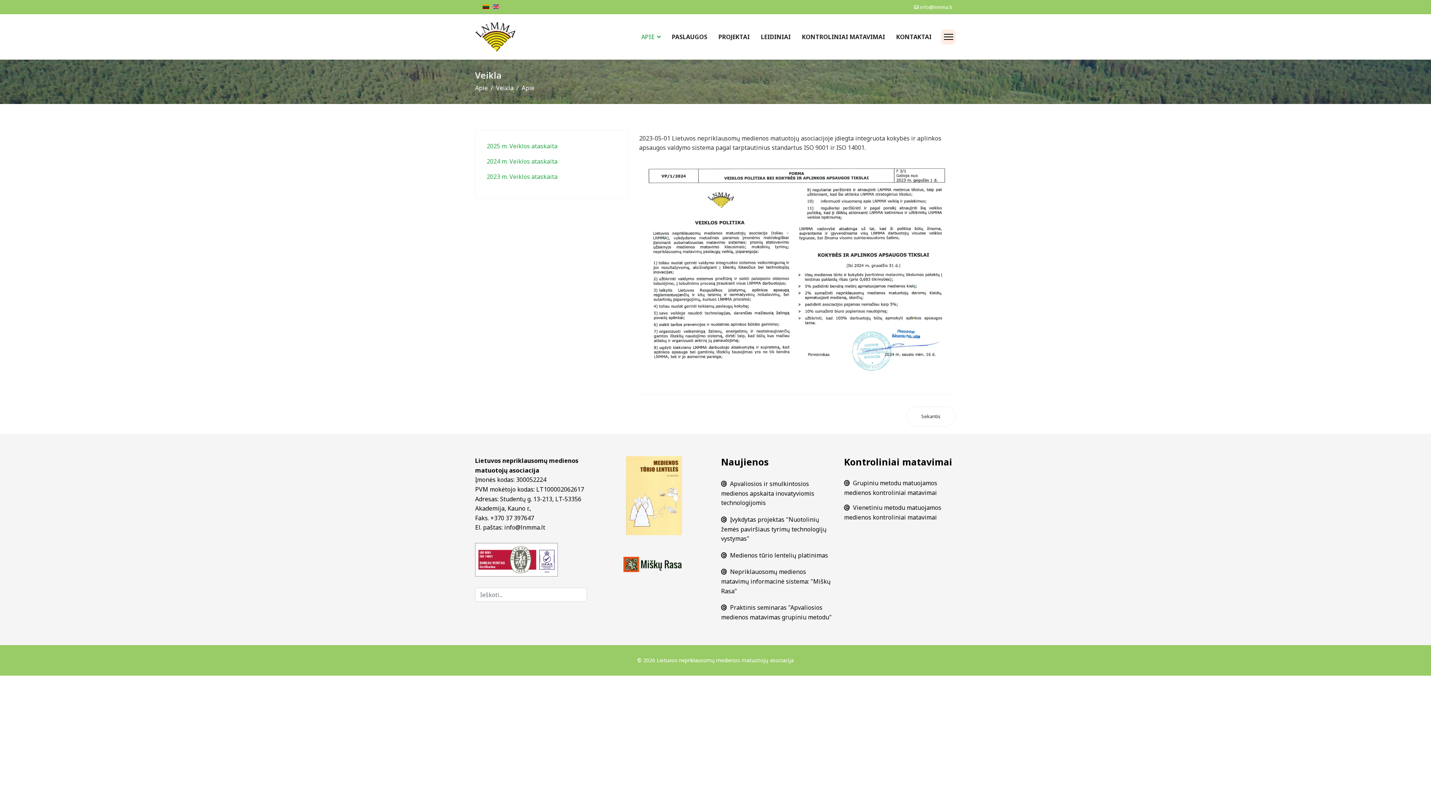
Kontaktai (914, 37)
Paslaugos (689, 37)
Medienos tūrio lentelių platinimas (779, 555)
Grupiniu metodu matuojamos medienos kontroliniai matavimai (890, 488)
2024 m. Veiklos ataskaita (522, 161)
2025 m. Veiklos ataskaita (522, 146)
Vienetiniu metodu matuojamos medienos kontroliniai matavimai (892, 512)
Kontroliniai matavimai (843, 37)
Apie (647, 37)
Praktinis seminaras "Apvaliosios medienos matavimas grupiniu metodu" (776, 612)
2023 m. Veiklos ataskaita (522, 177)
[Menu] (948, 36)
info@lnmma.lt (936, 7)
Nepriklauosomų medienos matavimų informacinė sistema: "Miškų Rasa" (776, 581)
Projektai (734, 37)
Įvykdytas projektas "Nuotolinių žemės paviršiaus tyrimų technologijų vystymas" (774, 529)
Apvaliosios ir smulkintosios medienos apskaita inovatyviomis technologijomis (767, 493)
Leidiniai (776, 37)
